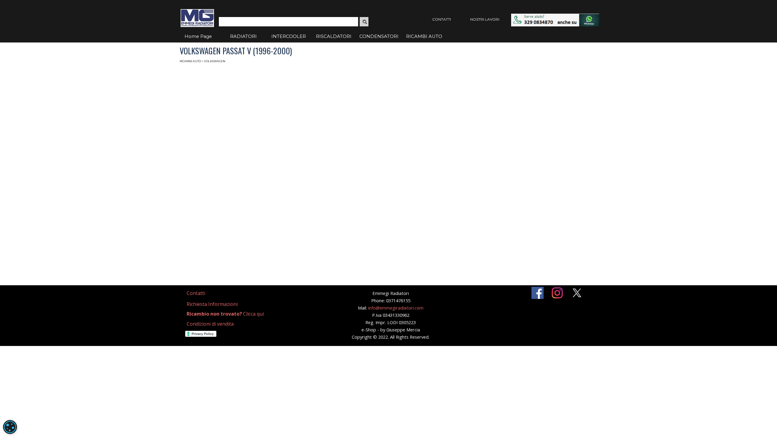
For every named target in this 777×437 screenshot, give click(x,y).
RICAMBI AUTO (424, 36)
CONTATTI (441, 19)
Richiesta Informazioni (212, 304)
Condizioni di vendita (210, 323)
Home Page (198, 36)
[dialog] (10, 427)
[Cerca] (364, 22)
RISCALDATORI (333, 36)
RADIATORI (243, 36)
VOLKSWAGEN (214, 61)
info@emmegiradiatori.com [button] (395, 308)
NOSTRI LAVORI (484, 19)
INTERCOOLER (288, 36)
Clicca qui (225, 313)
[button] (555, 16)
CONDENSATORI (379, 36)
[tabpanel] (203, 293)
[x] (577, 293)
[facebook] (537, 293)
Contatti (196, 293)
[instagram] (557, 293)
